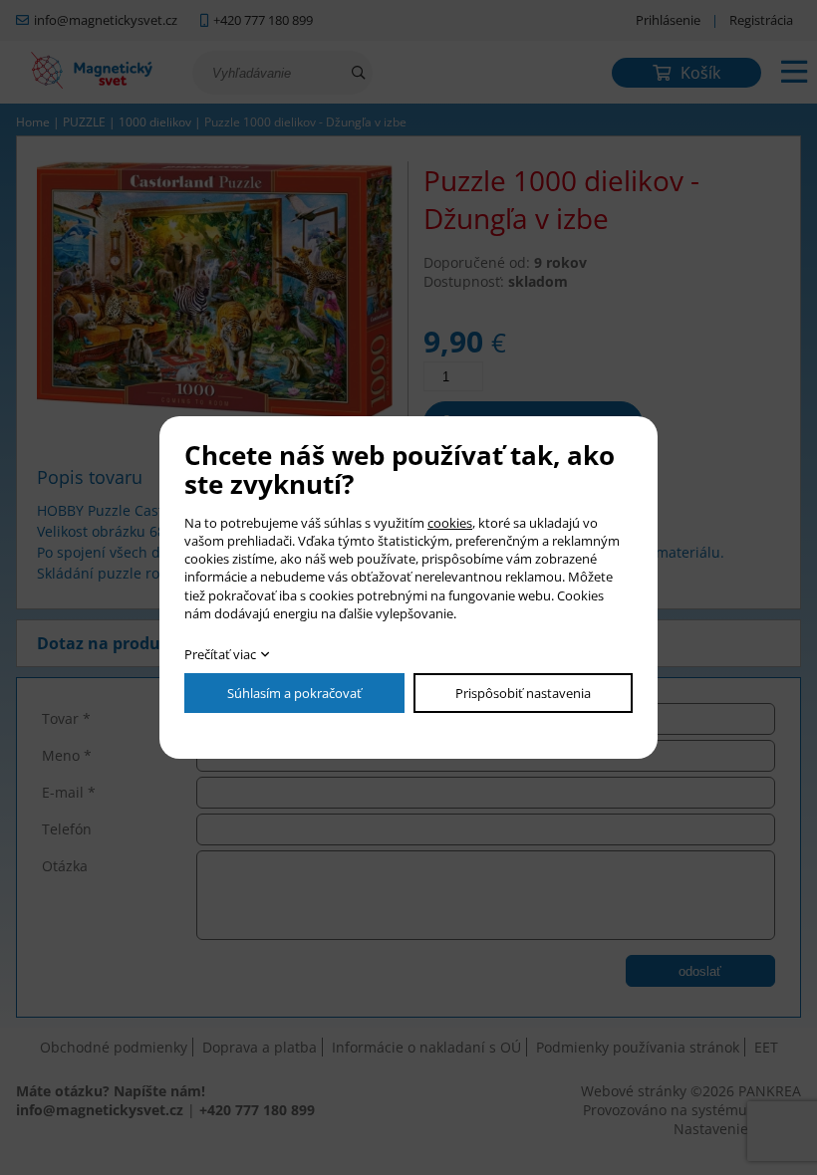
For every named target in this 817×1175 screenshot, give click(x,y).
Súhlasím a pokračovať (294, 693)
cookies (449, 523)
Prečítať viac (220, 654)
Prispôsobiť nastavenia (523, 693)
